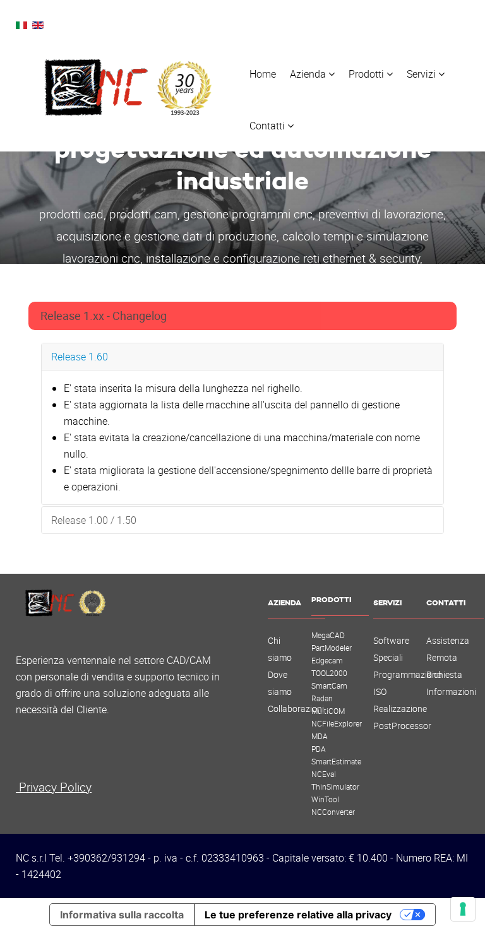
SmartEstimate (336, 761)
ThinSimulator (335, 786)
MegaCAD (328, 635)
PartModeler (331, 648)
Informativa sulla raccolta (122, 914)
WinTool (325, 799)
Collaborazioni (296, 709)
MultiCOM (328, 711)
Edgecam (327, 660)
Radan (322, 698)
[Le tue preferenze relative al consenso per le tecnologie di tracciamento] (463, 909)
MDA (319, 736)
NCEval (323, 774)
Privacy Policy (54, 787)
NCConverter (333, 812)
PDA (318, 749)
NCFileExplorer (336, 723)
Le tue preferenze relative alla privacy (298, 914)
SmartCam (329, 685)
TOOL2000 (329, 673)
